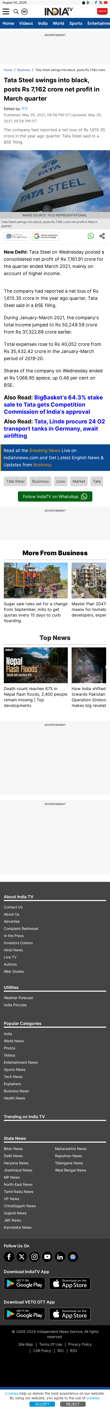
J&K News (12, 1220)
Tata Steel (15, 481)
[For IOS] (70, 1314)
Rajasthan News (68, 1156)
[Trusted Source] (45, 236)
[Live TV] (102, 11)
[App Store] (70, 1283)
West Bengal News (70, 1170)
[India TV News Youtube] (105, 2)
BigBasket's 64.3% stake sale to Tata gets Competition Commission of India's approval (53, 404)
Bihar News (13, 1148)
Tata (97, 481)
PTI (25, 108)
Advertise (12, 921)
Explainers (12, 1084)
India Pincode (15, 1005)
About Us (11, 914)
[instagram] (34, 1257)
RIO (61, 1350)
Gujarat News (15, 1213)
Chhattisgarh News (20, 1206)
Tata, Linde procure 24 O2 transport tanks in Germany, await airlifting (54, 428)
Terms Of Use (50, 1344)
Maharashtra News (70, 1148)
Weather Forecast (18, 998)
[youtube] (47, 1257)
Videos (26, 23)
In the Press (14, 935)
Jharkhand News (18, 1170)
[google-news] (73, 1257)
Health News (14, 1098)
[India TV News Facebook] (96, 2)
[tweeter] (22, 1257)
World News (14, 1041)
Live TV (10, 957)
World (58, 23)
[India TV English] (59, 12)
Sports (75, 23)
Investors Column (18, 943)
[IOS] (83, 2)
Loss (61, 481)
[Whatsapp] (91, 236)
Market (79, 481)
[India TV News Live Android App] (24, 1283)
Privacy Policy (80, 1344)
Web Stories (14, 971)
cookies (92, 1398)
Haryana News (16, 1163)
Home (8, 23)
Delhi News (13, 1156)
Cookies (11, 1393)
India (43, 23)
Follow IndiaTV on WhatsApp (51, 496)
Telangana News (69, 1163)
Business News (16, 1091)
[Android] (88, 2)
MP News (12, 1177)
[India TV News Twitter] (101, 2)
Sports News (14, 1069)
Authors (10, 964)
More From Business (55, 553)
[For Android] (24, 1314)
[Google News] (17, 236)
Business (23, 70)
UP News (11, 1198)
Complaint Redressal (21, 928)
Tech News (13, 1076)
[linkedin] (60, 1257)
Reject (73, 1404)
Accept (42, 1404)
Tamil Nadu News (18, 1191)
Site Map (25, 1344)
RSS (73, 1350)
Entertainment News (21, 1062)
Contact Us (13, 907)
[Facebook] (9, 1257)
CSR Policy (42, 1350)
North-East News (18, 1184)
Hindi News (13, 950)
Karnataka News (17, 1227)
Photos (9, 1048)
